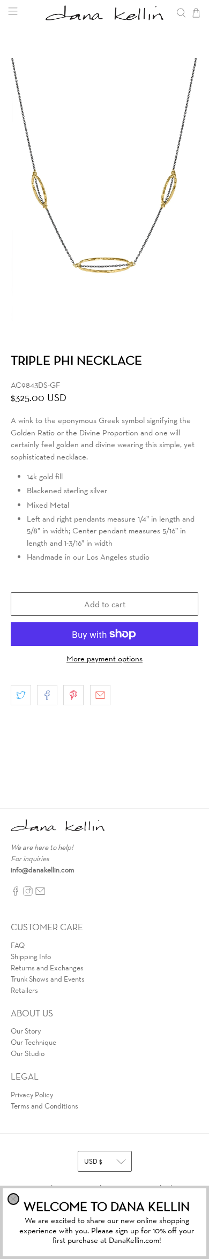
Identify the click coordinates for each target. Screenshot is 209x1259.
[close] (13, 1199)
